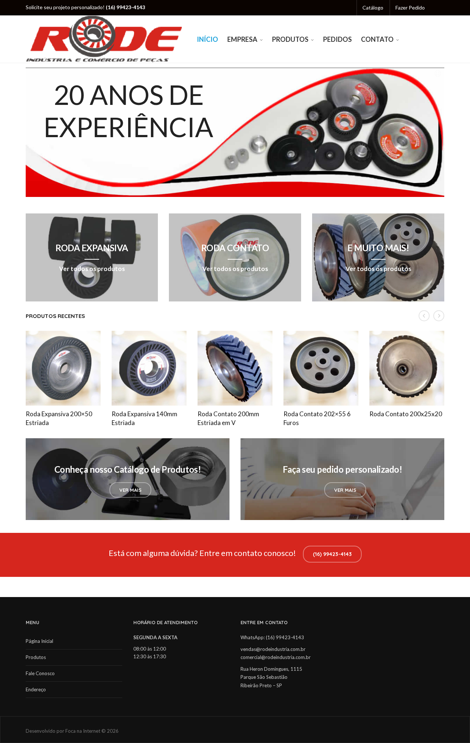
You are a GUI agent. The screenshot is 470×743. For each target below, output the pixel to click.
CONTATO (377, 39)
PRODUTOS (290, 39)
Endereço (36, 689)
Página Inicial (39, 641)
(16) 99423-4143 (332, 554)
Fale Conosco (40, 673)
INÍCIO (207, 39)
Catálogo (372, 7)
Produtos (36, 657)
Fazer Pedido (410, 7)
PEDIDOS (337, 39)
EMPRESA (242, 39)
